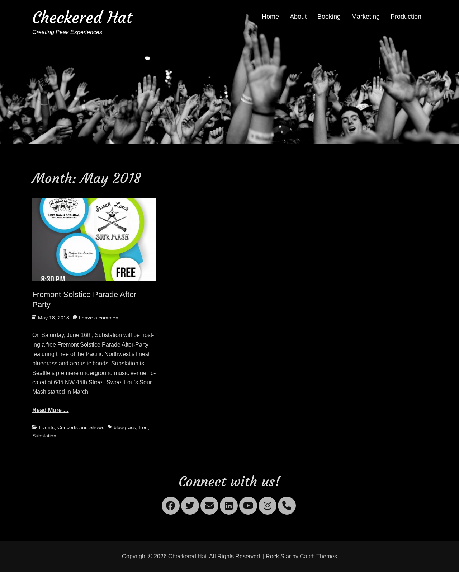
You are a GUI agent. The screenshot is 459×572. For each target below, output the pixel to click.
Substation (44, 436)
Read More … (50, 410)
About (298, 16)
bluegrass (125, 427)
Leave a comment (99, 317)
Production (406, 16)
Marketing (365, 16)
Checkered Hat (82, 17)
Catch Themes (318, 556)
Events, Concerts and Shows (71, 427)
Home (270, 16)
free (143, 427)
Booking (329, 16)
